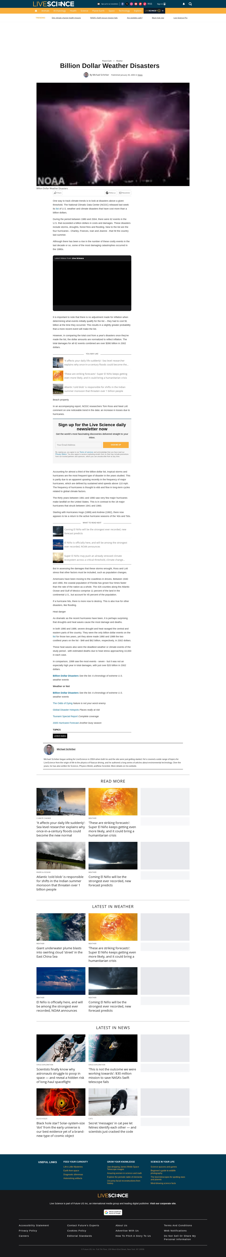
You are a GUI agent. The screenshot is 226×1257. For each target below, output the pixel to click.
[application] (92, 283)
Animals (45, 10)
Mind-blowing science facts (163, 1183)
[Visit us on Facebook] (122, 3)
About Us (121, 1225)
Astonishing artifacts (72, 1178)
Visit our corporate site (163, 1203)
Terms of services (87, 452)
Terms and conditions (178, 1225)
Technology (124, 10)
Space (112, 10)
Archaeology (59, 10)
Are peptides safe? (135, 18)
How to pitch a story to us (133, 1236)
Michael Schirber (101, 74)
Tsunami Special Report (65, 716)
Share (59, 193)
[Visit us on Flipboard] (140, 3)
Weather (119, 61)
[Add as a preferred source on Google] (113, 1212)
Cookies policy (76, 1230)
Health (73, 10)
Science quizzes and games (164, 1167)
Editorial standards (79, 1236)
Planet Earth (98, 10)
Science (84, 10)
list (57, 208)
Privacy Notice (61, 454)
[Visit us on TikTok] (144, 3)
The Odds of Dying (63, 703)
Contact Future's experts (83, 1225)
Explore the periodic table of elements (124, 1177)
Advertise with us (127, 1230)
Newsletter (126, 193)
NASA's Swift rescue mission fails (104, 18)
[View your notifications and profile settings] (183, 4)
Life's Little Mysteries (73, 1167)
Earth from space (71, 1170)
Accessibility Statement (34, 1225)
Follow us (112, 193)
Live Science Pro (180, 18)
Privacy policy (28, 1230)
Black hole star (158, 18)
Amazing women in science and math (124, 1173)
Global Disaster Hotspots (66, 710)
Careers (24, 1236)
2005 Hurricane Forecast (66, 723)
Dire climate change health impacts (66, 18)
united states (60, 736)
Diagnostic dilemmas (73, 1174)
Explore (138, 10)
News (140, 75)
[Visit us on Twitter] (127, 3)
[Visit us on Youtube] (135, 3)
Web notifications (175, 1230)
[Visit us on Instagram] (131, 3)
